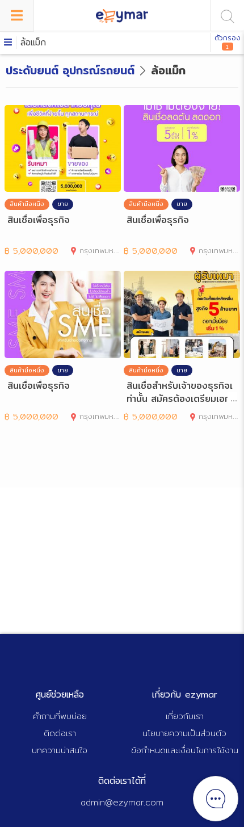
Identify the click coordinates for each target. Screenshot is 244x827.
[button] (122, 42)
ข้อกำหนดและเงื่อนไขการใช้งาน (184, 750)
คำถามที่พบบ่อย (60, 716)
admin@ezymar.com (122, 802)
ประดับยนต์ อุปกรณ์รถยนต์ (70, 70)
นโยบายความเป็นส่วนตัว (184, 733)
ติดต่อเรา (60, 733)
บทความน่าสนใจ (59, 750)
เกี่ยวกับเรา (185, 716)
